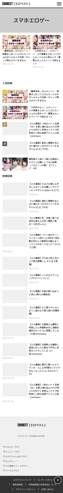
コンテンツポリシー (46, 480)
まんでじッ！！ (12, 461)
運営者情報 (18, 484)
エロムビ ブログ (12, 447)
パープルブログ (12, 470)
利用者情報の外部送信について (42, 484)
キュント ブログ (12, 452)
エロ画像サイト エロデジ (16, 466)
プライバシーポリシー (25, 489)
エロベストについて (22, 480)
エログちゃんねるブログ (16, 456)
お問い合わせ (47, 489)
